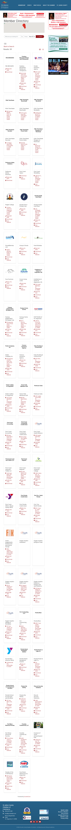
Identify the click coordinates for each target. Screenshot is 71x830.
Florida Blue (37, 621)
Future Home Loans (23, 279)
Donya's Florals (23, 245)
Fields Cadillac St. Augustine (9, 394)
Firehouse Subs (38, 394)
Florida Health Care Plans (38, 205)
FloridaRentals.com (9, 246)
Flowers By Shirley (22, 695)
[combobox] (22, 36)
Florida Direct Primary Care (23, 205)
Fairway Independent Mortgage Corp (9, 318)
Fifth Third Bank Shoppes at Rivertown (38, 140)
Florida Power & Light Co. (38, 659)
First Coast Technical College (37, 469)
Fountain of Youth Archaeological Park (38, 735)
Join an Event (64, 813)
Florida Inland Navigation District (23, 660)
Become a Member (63, 812)
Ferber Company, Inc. (9, 355)
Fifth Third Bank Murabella (38, 109)
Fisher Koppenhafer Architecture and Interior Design (9, 543)
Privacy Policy (64, 818)
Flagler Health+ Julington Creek (38, 541)
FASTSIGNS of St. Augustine (38, 317)
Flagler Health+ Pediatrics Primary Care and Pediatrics (38, 584)
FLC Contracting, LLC (23, 622)
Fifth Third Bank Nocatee (9, 139)
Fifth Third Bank (9, 108)
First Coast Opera (22, 172)
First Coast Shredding (37, 172)
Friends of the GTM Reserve (9, 772)
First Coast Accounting (8, 432)
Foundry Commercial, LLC (22, 734)
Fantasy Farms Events (23, 317)
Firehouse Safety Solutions (8, 173)
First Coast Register (22, 468)
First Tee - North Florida (37, 505)
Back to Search (9, 46)
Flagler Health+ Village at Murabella (9, 622)
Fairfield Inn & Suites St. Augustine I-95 (38, 280)
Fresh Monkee (38, 245)
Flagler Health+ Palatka (9, 582)
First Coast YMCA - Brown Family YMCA (9, 506)
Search (40, 36)
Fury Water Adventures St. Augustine (23, 773)
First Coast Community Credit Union (23, 433)
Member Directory (63, 815)
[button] (24, 28)
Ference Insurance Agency (22, 356)
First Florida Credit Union (23, 505)
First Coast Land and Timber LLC (8, 469)
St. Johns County (62, 5)
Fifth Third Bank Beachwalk (24, 109)
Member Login (64, 816)
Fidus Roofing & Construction (38, 355)
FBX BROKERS (9, 66)
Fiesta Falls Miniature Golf (23, 394)
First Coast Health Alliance (38, 432)
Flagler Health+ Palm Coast (23, 582)
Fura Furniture (9, 279)
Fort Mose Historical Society (8, 734)
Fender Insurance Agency (36, 67)
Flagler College (9, 204)
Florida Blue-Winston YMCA (9, 659)
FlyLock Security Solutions (36, 696)
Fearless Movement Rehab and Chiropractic (22, 68)
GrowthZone (27, 796)
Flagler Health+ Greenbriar (23, 541)
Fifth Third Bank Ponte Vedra (24, 139)
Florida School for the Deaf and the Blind (9, 696)
